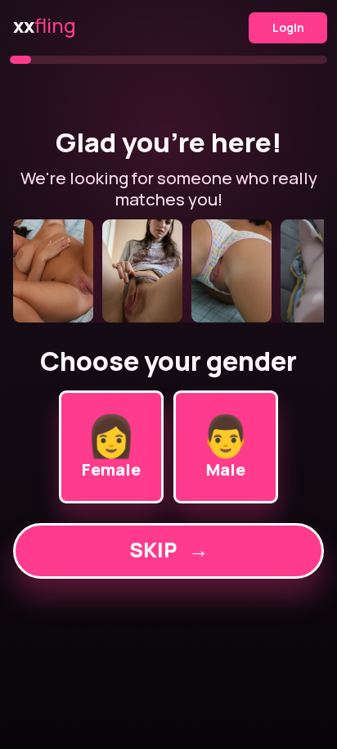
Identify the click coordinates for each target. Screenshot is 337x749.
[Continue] (168, 271)
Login (288, 27)
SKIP (169, 549)
